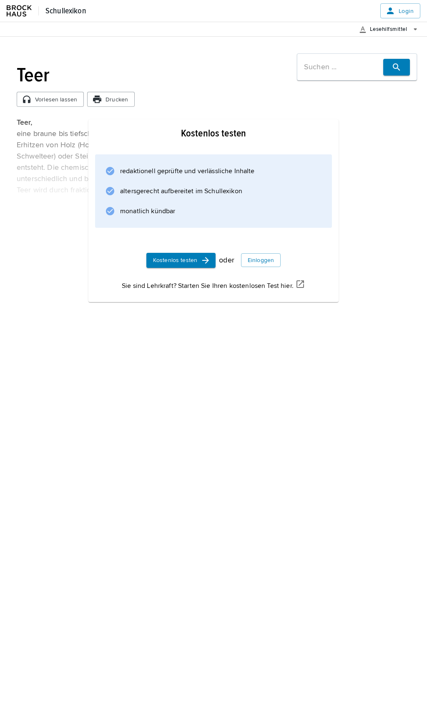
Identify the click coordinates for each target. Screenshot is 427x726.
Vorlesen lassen (56, 99)
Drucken (116, 99)
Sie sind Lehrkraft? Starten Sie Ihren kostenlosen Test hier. (208, 286)
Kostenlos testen (175, 260)
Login (406, 11)
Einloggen (261, 260)
